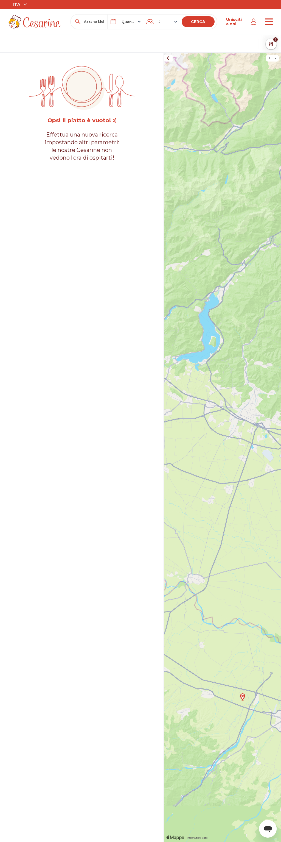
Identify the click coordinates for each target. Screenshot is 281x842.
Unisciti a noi (234, 21)
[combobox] (94, 22)
